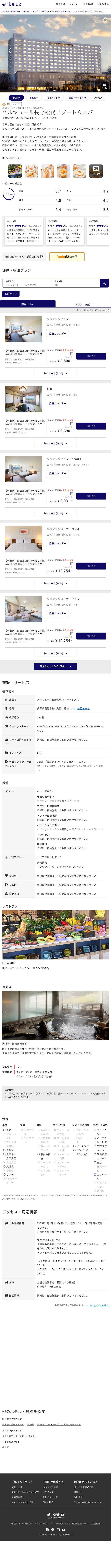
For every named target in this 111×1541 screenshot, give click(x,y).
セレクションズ (50, 1496)
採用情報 (78, 1496)
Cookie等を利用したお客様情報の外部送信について (70, 1524)
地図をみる (83, 708)
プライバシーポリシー (42, 1524)
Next (101, 50)
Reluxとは (88, 3)
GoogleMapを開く (99, 1305)
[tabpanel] (55, 53)
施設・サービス (76, 97)
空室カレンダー (57, 333)
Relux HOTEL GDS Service (86, 1502)
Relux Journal (50, 1486)
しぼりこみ (11, 293)
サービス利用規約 (25, 1524)
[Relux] (11, 3)
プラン (83, 304)
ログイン (74, 3)
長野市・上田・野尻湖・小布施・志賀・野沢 (51, 11)
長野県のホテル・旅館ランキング (18, 1435)
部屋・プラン (54, 97)
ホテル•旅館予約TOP (11, 11)
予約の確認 (103, 3)
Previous (9, 50)
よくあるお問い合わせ (85, 1486)
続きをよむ (15, 157)
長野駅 (5, 1447)
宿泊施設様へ (18, 1496)
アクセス (98, 97)
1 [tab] (54, 957)
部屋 (27, 304)
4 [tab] (57, 1038)
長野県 (26, 11)
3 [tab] (56, 1038)
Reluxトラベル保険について (24, 1491)
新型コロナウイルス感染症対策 (22, 256)
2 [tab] (55, 957)
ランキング (48, 1491)
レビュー (34, 97)
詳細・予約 (91, 356)
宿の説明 (16, 97)
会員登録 (60, 3)
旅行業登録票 (96, 1524)
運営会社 (78, 1491)
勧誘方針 (14, 1524)
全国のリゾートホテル (13, 1424)
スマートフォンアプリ (22, 1502)
